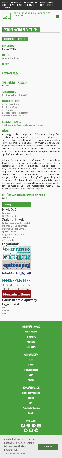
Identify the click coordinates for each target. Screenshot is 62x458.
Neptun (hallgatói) (31, 369)
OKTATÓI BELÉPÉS (8, 5)
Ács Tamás (7, 110)
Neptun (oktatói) (31, 331)
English (50, 5)
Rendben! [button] (48, 446)
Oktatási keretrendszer (31, 392)
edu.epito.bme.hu (30, 2)
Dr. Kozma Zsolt (10, 107)
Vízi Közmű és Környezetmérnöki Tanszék (23, 125)
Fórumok (6, 213)
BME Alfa (31, 412)
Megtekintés (9, 39)
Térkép (41, 5)
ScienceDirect (9, 237)
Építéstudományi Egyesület (16, 223)
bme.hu (5, 2)
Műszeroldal (8, 240)
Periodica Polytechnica (31, 407)
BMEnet (31, 397)
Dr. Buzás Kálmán (11, 104)
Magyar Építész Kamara (14, 228)
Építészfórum (9, 231)
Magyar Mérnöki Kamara (14, 225)
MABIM (5, 310)
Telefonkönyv (30, 5)
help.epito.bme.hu (46, 2)
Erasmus (31, 364)
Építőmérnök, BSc (11, 58)
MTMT (31, 402)
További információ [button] (15, 453)
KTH (31, 359)
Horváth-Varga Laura (13, 115)
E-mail (19, 5)
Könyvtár (31, 379)
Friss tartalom (9, 215)
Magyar (7, 7)
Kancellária (31, 341)
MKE (4, 313)
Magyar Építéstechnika (14, 234)
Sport (31, 374)
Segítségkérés (31, 346)
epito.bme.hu (16, 2)
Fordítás (21, 39)
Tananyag (7, 204)
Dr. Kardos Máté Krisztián (15, 95)
